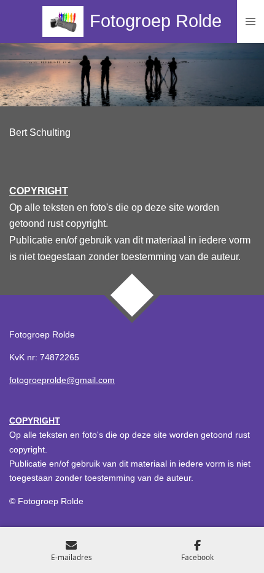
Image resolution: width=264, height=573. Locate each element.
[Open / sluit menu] (250, 21)
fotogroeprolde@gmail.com (62, 380)
